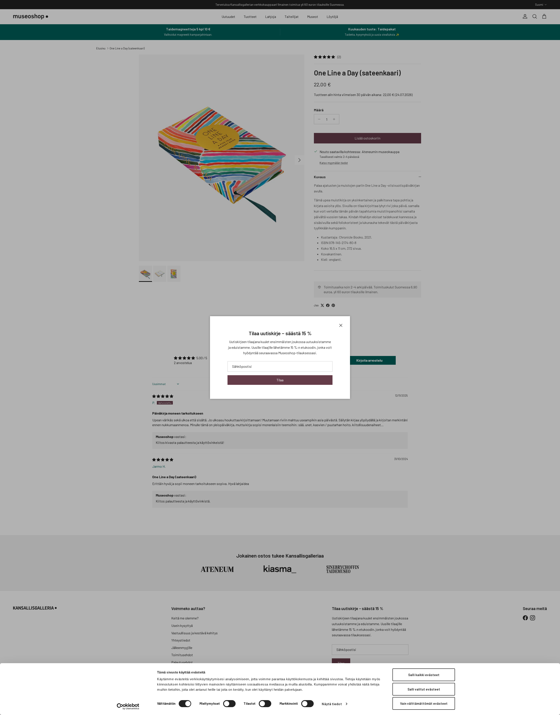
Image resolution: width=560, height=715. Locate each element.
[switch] (229, 703)
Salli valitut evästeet (424, 689)
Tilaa (280, 380)
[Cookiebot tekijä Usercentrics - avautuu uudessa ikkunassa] (128, 706)
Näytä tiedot (332, 704)
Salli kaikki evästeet (423, 675)
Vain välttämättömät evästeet (424, 703)
